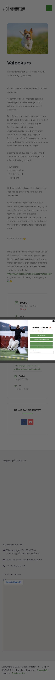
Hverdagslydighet (41, 346)
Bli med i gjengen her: (33, 349)
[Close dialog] (53, 321)
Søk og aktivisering (41, 343)
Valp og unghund (41, 335)
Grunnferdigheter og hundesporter (41, 339)
